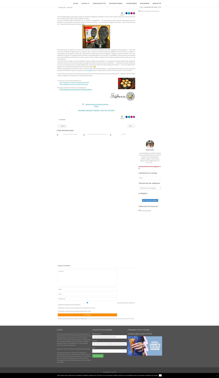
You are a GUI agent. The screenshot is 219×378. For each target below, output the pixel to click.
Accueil (75, 3)
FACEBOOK (89, 110)
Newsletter (157, 3)
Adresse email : (96, 334)
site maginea (89, 70)
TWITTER (104, 110)
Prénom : (95, 341)
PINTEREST (111, 110)
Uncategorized (62, 119)
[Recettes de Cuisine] (145, 210)
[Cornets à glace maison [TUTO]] (145, 346)
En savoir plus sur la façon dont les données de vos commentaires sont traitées (111, 318)
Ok (160, 375)
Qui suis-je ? (86, 3)
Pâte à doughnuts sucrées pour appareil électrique (74, 82)
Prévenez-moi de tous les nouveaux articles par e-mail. (75, 311)
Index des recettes (99, 3)
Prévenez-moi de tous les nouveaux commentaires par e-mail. (77, 308)
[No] (217, 375)
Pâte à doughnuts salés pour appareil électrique (74, 84)
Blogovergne (144, 3)
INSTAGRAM (81, 110)
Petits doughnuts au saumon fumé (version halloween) (76, 89)
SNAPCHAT (96, 110)
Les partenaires (131, 3)
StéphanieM (69, 7)
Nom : (94, 348)
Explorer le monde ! (116, 3)
